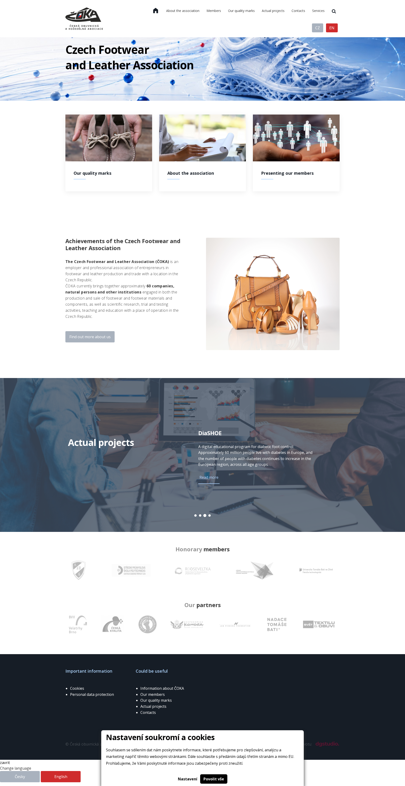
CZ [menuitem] (317, 27)
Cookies (77, 688)
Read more (208, 477)
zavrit (5, 762)
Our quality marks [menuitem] (241, 10)
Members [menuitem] (213, 10)
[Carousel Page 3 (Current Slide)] (204, 515)
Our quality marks (156, 700)
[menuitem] (156, 10)
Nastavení (187, 779)
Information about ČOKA (162, 688)
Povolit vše (213, 779)
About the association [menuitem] (182, 10)
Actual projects (153, 706)
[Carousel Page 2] (200, 515)
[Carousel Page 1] (195, 515)
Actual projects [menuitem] (273, 10)
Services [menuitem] (318, 10)
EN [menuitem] (331, 27)
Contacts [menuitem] (298, 10)
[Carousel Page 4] (209, 515)
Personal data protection (92, 694)
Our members (152, 694)
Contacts (148, 712)
